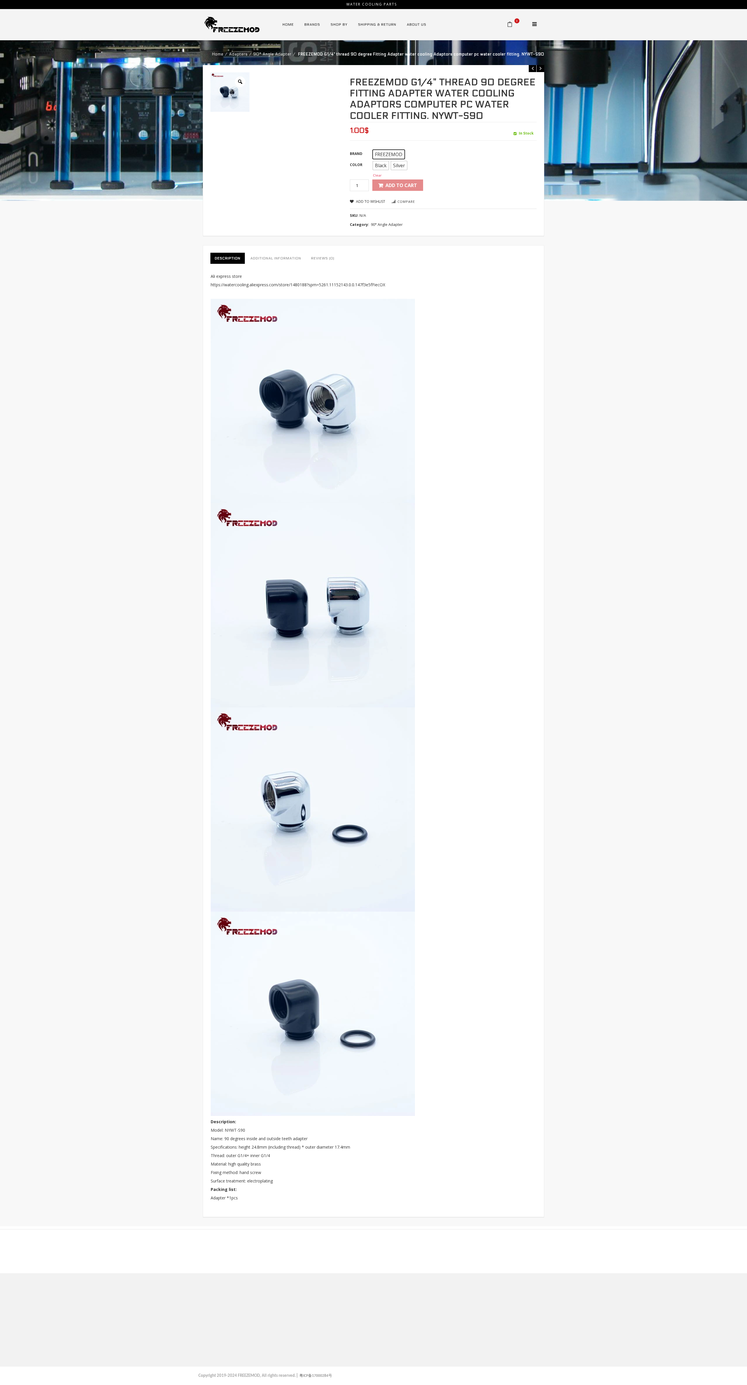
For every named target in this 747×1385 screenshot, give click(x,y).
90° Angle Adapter (272, 54)
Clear (377, 175)
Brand (356, 153)
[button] (388, 154)
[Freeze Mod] (232, 24)
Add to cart (401, 185)
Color (356, 164)
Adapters (238, 54)
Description (227, 258)
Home (218, 54)
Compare (406, 201)
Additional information (275, 258)
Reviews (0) (322, 258)
